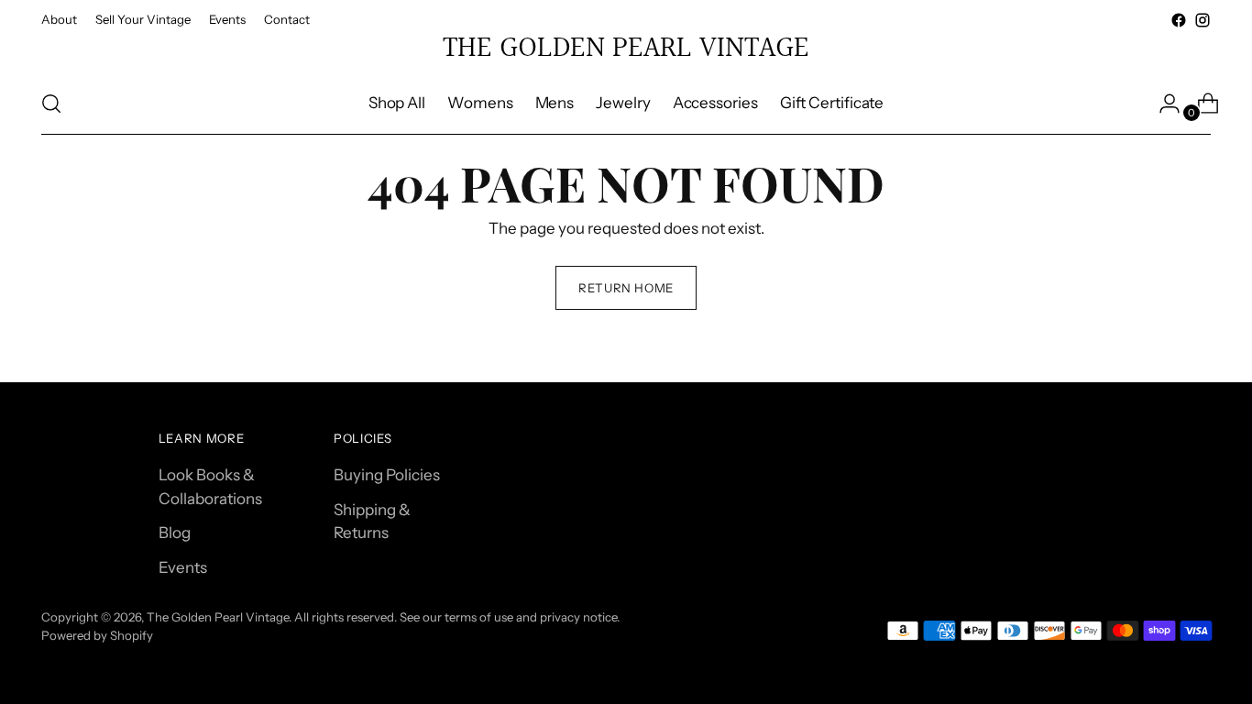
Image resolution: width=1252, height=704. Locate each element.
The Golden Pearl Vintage (218, 617)
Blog (175, 532)
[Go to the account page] (1162, 103)
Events (183, 567)
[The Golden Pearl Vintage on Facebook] (1178, 20)
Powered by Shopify (97, 635)
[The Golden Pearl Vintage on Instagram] (1202, 20)
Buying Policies (387, 475)
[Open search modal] (51, 103)
